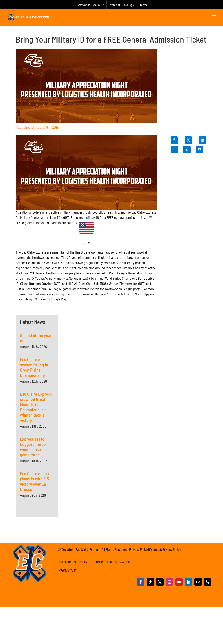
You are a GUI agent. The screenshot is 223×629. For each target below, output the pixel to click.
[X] (188, 140)
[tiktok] (150, 582)
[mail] (198, 582)
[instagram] (169, 582)
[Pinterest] (187, 149)
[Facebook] (174, 140)
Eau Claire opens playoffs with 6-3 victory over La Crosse (34, 481)
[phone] (207, 582)
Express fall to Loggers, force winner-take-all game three (33, 446)
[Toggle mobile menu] (214, 17)
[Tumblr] (174, 149)
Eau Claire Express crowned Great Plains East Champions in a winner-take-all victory (36, 407)
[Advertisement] (86, 342)
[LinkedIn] (202, 140)
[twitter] (160, 582)
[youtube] (179, 582)
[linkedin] (188, 582)
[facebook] (140, 582)
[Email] (199, 149)
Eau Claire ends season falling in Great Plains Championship (34, 367)
